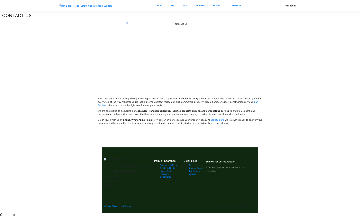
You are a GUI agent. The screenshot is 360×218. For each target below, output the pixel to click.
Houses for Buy (167, 171)
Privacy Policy (110, 206)
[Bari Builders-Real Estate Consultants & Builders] (85, 5)
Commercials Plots (168, 165)
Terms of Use (126, 206)
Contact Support (196, 168)
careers (192, 174)
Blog (191, 165)
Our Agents (194, 171)
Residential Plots (167, 168)
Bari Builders (217, 119)
